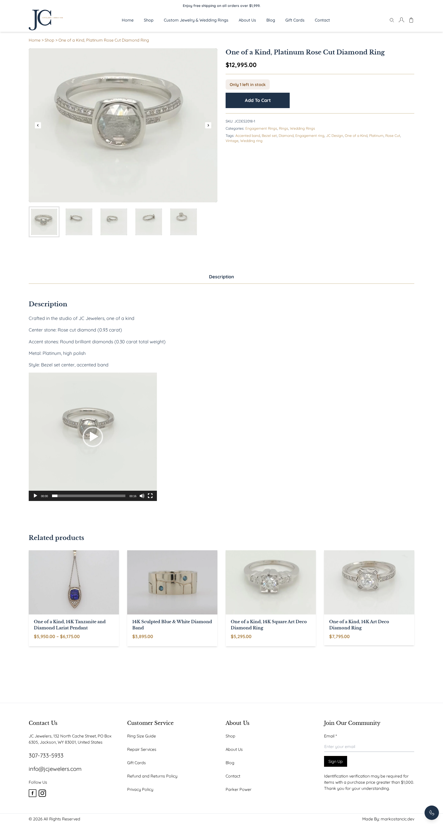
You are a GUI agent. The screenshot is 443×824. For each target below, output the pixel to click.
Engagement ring (309, 135)
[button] (44, 221)
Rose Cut (392, 135)
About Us (234, 749)
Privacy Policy (140, 789)
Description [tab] (221, 277)
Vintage (232, 140)
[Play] (35, 495)
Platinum (376, 135)
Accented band (247, 135)
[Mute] (142, 495)
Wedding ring (251, 140)
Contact (233, 776)
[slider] (88, 496)
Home (35, 40)
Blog (230, 762)
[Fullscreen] (150, 495)
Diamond (286, 135)
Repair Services (141, 749)
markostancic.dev (397, 818)
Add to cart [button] (207, 638)
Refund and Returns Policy (152, 776)
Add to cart (258, 100)
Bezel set (269, 135)
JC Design (334, 135)
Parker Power (238, 789)
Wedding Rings (302, 128)
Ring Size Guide (141, 735)
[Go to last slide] (38, 125)
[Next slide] (208, 125)
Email (330, 735)
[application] (93, 437)
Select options (109, 638)
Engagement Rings (261, 128)
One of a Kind (356, 135)
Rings (283, 128)
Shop (49, 40)
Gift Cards (136, 762)
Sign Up (335, 761)
